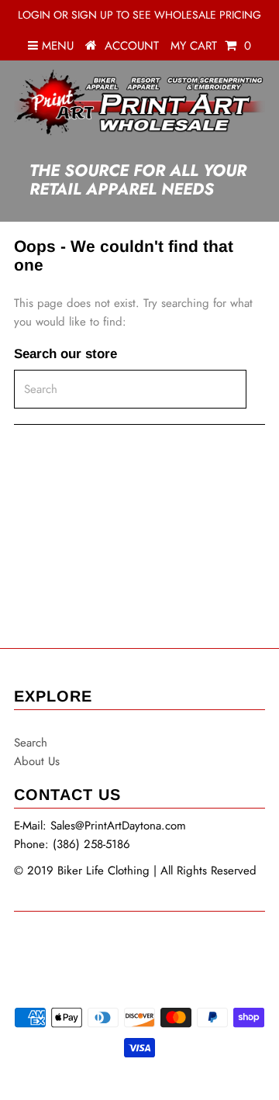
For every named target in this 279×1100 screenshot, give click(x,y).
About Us (37, 761)
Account (132, 45)
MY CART (210, 45)
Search (30, 742)
